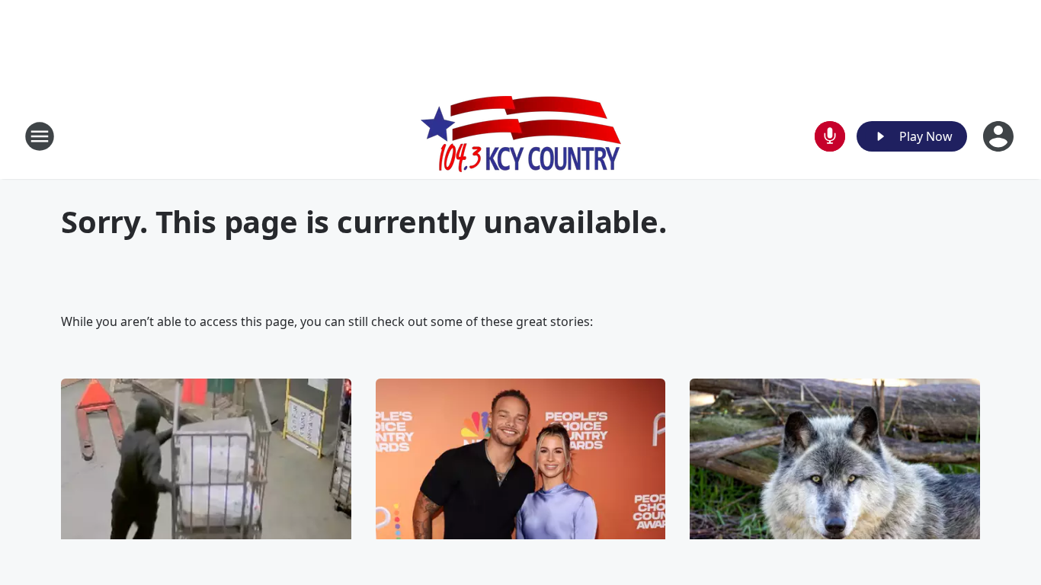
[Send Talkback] (830, 136)
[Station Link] (521, 136)
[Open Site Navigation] (39, 136)
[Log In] (1000, 136)
